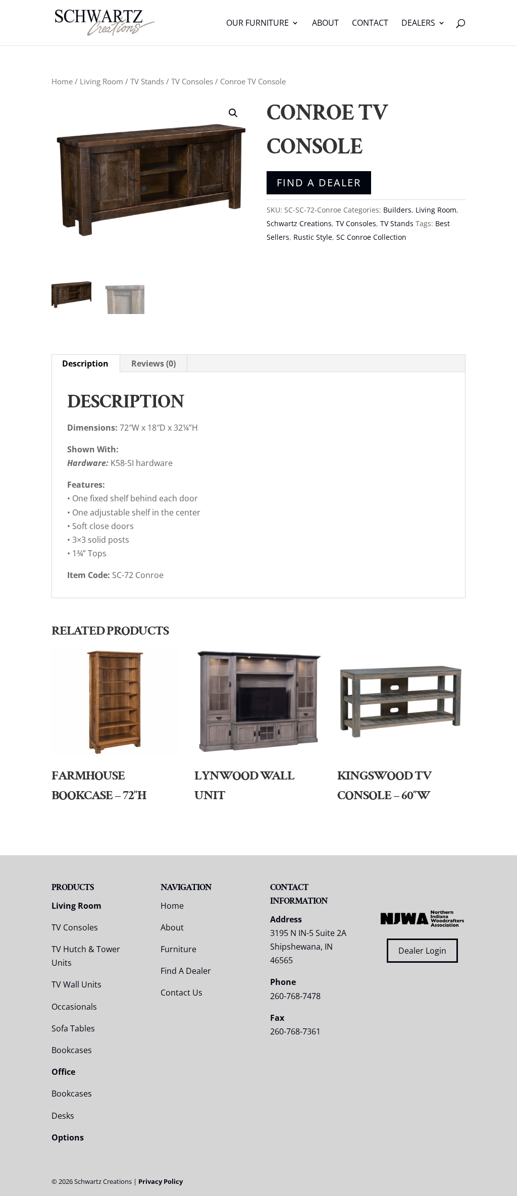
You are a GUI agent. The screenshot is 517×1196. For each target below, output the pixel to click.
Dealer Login (422, 950)
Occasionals (74, 1006)
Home (62, 81)
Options (67, 1137)
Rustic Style (312, 237)
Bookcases (71, 1050)
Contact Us (181, 992)
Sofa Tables (73, 1028)
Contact (370, 23)
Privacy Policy (160, 1181)
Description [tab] (85, 363)
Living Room (101, 81)
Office (63, 1071)
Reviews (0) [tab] (153, 363)
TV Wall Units (76, 984)
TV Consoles (192, 81)
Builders (397, 210)
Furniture (178, 949)
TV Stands (147, 81)
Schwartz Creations (299, 223)
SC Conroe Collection (371, 237)
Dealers (418, 23)
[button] (233, 113)
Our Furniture (257, 23)
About (325, 23)
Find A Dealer (319, 182)
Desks (62, 1115)
